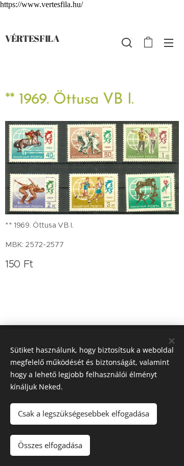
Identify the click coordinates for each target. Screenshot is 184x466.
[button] (127, 42)
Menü (168, 42)
